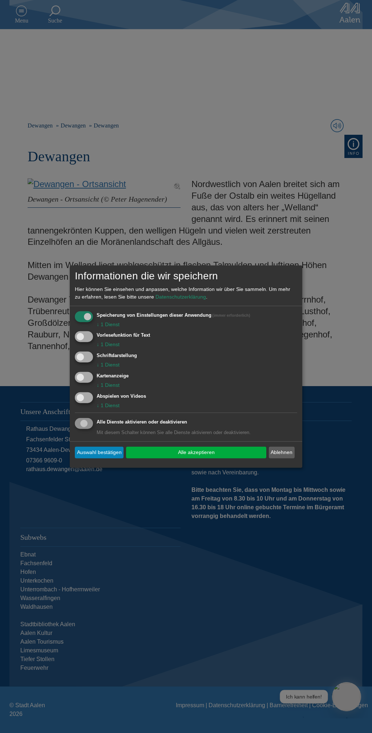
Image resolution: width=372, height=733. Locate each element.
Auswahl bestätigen (99, 452)
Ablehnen (281, 452)
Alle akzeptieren (196, 452)
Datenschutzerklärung (180, 296)
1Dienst (108, 324)
